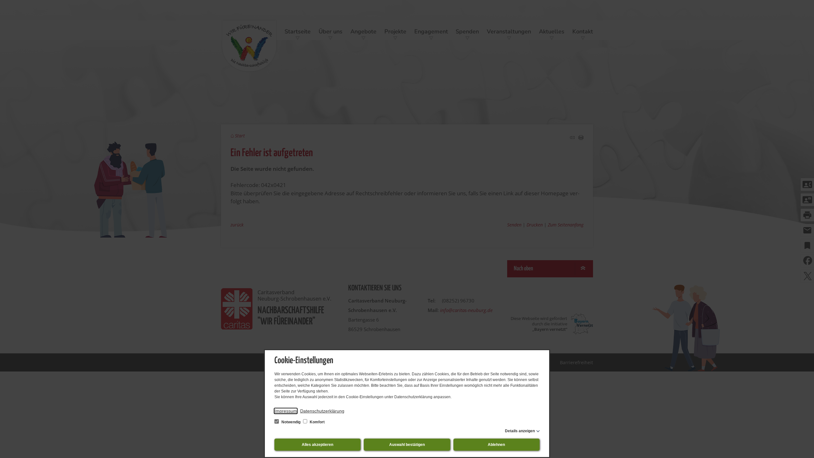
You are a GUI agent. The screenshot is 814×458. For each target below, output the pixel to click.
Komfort (317, 422)
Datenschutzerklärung (322, 410)
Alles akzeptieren (317, 444)
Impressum (285, 410)
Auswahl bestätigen (407, 444)
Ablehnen (496, 444)
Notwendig (290, 422)
